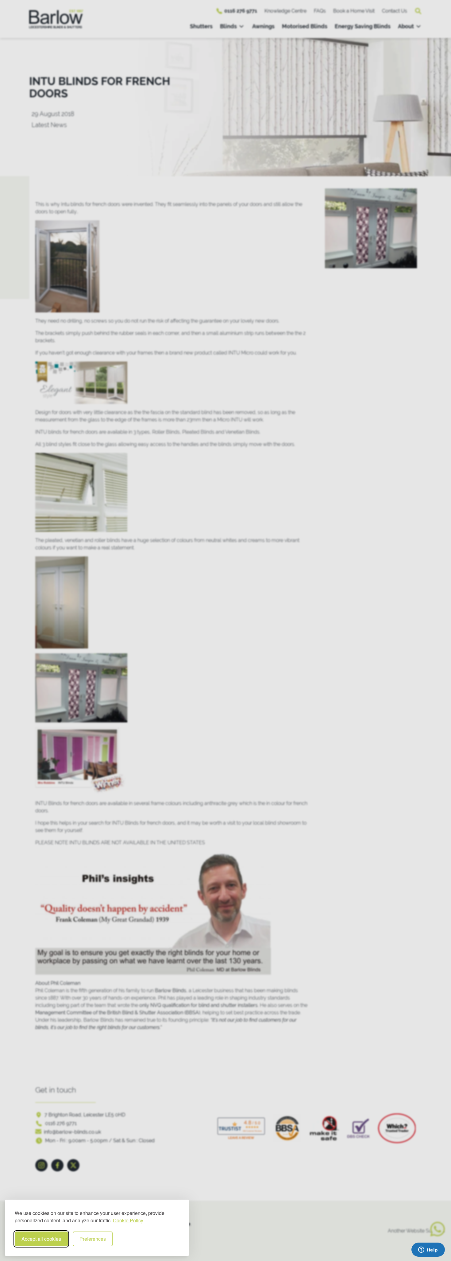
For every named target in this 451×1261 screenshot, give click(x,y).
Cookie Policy (128, 1220)
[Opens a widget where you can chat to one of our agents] (428, 1250)
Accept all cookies (41, 1238)
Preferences (92, 1238)
